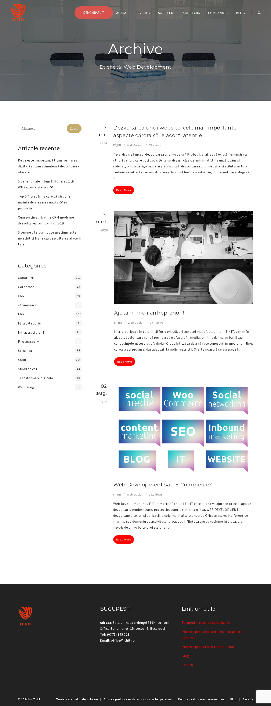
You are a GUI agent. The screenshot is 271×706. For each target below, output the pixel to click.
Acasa (121, 13)
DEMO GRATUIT (93, 13)
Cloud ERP (26, 278)
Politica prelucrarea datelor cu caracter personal (138, 699)
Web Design (135, 145)
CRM (21, 296)
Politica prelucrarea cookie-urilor (208, 647)
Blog (240, 13)
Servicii (140, 13)
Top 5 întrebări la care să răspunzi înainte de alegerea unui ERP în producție (44, 202)
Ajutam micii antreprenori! (149, 313)
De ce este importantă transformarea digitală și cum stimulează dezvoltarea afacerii (48, 166)
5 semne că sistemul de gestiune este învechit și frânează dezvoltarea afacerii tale (49, 238)
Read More (123, 190)
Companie (216, 13)
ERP (21, 314)
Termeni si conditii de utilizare (206, 622)
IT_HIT (117, 145)
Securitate (26, 350)
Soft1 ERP (167, 13)
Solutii (23, 360)
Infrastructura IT (31, 332)
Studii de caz (27, 369)
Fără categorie (29, 323)
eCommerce (27, 305)
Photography (28, 341)
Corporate (26, 287)
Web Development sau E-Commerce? (162, 485)
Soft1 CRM (192, 13)
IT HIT (36, 699)
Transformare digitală (35, 378)
